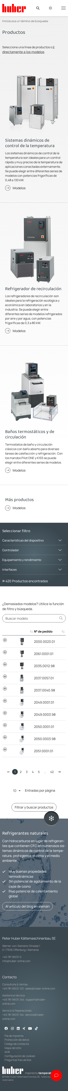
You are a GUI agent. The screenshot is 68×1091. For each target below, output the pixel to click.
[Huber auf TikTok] (36, 1029)
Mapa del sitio (13, 1048)
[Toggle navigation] (63, 8)
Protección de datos (17, 1039)
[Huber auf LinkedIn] (18, 1029)
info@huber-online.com (16, 961)
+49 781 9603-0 (11, 957)
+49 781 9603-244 (13, 999)
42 (52, 772)
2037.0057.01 (44, 678)
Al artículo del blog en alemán (27, 906)
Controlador (10, 550)
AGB (7, 1052)
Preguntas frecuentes (18, 1060)
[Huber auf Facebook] (6, 1029)
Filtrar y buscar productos (34, 807)
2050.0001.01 (44, 726)
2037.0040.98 (44, 690)
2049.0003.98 (45, 714)
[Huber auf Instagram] (12, 1029)
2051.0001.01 (43, 751)
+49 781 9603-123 (13, 988)
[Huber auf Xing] (24, 1029)
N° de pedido (43, 631)
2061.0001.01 (43, 653)
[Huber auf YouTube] (30, 1029)
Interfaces (9, 569)
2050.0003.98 (45, 738)
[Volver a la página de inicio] (14, 8)
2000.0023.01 (44, 641)
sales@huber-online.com (40, 988)
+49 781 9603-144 (13, 1014)
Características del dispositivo (23, 540)
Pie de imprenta (14, 1036)
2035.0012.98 (44, 666)
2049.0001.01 (44, 702)
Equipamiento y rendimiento (21, 560)
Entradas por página (40, 790)
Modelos (19, 188)
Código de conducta (17, 1044)
